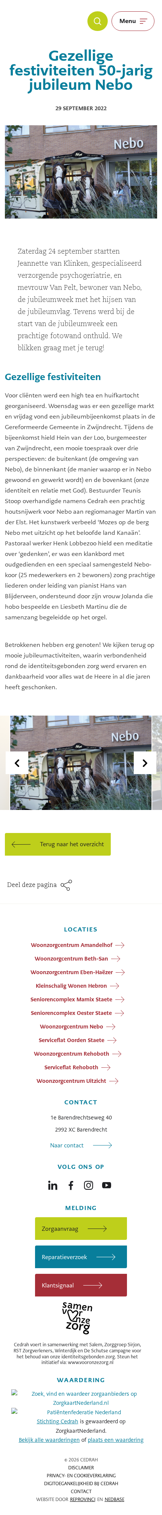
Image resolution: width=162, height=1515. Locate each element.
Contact (81, 1492)
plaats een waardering (116, 1440)
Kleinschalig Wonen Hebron (71, 986)
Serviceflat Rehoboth (71, 1067)
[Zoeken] (97, 21)
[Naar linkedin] (52, 1183)
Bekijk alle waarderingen (49, 1440)
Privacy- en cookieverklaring (81, 1476)
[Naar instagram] (88, 1183)
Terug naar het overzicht (72, 844)
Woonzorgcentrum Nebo (71, 1026)
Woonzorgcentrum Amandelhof (71, 945)
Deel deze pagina (32, 885)
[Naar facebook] (70, 1183)
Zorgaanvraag (60, 1229)
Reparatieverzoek (64, 1257)
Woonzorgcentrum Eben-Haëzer (72, 972)
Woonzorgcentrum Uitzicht (71, 1081)
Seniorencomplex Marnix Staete (71, 999)
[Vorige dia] (17, 762)
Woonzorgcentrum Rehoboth (71, 1054)
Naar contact (67, 1145)
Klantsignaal (58, 1285)
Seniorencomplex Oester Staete (71, 1013)
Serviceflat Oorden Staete (71, 1040)
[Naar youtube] (106, 1183)
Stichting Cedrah (57, 1421)
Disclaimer (81, 1468)
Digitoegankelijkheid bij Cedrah (81, 1484)
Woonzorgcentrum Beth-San (71, 958)
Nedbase (114, 1500)
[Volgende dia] (145, 762)
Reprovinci (82, 1500)
